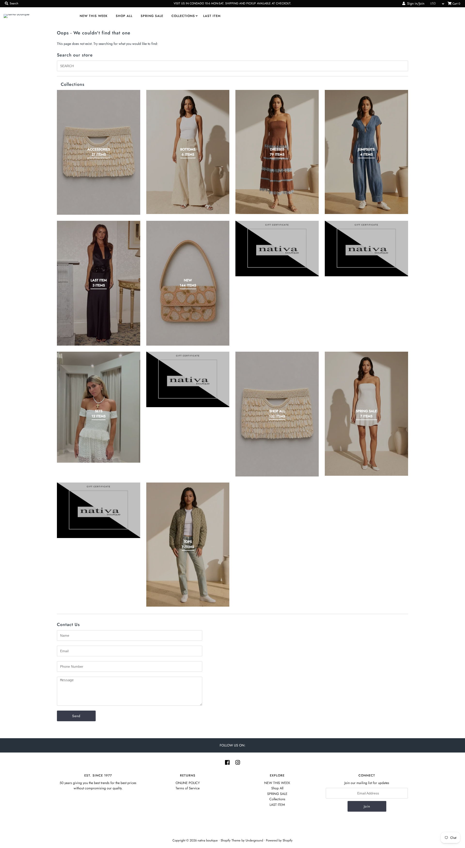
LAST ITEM (212, 16)
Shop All (124, 16)
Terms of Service (188, 788)
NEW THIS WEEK (94, 16)
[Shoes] (188, 379)
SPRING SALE (152, 16)
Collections (183, 16)
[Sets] (98, 407)
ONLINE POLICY (188, 782)
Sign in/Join (414, 3)
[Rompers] (366, 248)
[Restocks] (277, 248)
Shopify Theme (230, 840)
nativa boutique (208, 840)
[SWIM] (98, 510)
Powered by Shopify (279, 840)
